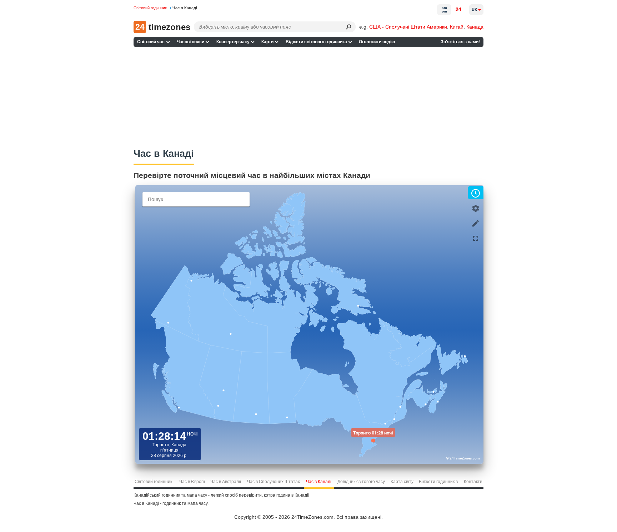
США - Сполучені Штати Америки (408, 27)
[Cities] (475, 222)
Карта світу (402, 481)
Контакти (473, 481)
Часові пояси (190, 41)
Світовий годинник (153, 481)
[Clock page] (475, 192)
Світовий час (151, 41)
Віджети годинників (438, 481)
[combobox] (196, 199)
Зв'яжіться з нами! (460, 41)
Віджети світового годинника (316, 41)
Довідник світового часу (361, 481)
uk (474, 9)
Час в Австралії (225, 481)
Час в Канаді (318, 481)
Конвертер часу (233, 41)
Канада (474, 27)
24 (458, 9)
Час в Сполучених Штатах (273, 481)
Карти (267, 41)
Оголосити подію (377, 41)
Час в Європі (192, 481)
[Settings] (475, 207)
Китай (456, 27)
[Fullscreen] (475, 237)
